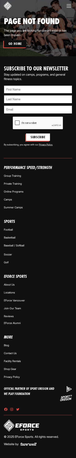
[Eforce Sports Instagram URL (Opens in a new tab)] (12, 409)
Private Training (13, 183)
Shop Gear (10, 368)
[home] (7, 6)
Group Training (12, 175)
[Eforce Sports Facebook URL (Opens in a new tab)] (6, 409)
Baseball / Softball (14, 245)
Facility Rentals (12, 361)
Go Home (15, 44)
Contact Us (10, 353)
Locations (9, 292)
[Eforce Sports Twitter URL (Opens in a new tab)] (18, 409)
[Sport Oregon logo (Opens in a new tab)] (66, 398)
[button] (69, 6)
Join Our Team (12, 308)
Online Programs (13, 191)
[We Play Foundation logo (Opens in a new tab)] (69, 389)
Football (8, 229)
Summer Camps (13, 207)
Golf (6, 262)
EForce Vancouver (14, 300)
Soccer (8, 254)
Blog (6, 345)
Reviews (9, 316)
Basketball (9, 237)
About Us (9, 284)
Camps (8, 199)
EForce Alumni (12, 323)
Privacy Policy (12, 376)
